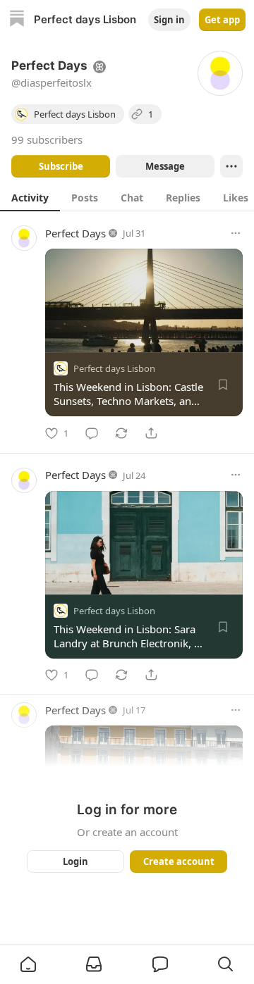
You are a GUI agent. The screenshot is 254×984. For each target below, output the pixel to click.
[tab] (30, 197)
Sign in (169, 19)
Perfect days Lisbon (114, 368)
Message (165, 166)
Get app (222, 19)
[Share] (151, 433)
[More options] (235, 233)
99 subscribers (47, 139)
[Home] (16, 20)
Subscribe (61, 166)
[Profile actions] (231, 166)
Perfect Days (75, 233)
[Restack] (121, 433)
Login (75, 861)
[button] (28, 964)
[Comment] (92, 433)
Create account (178, 861)
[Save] (223, 384)
